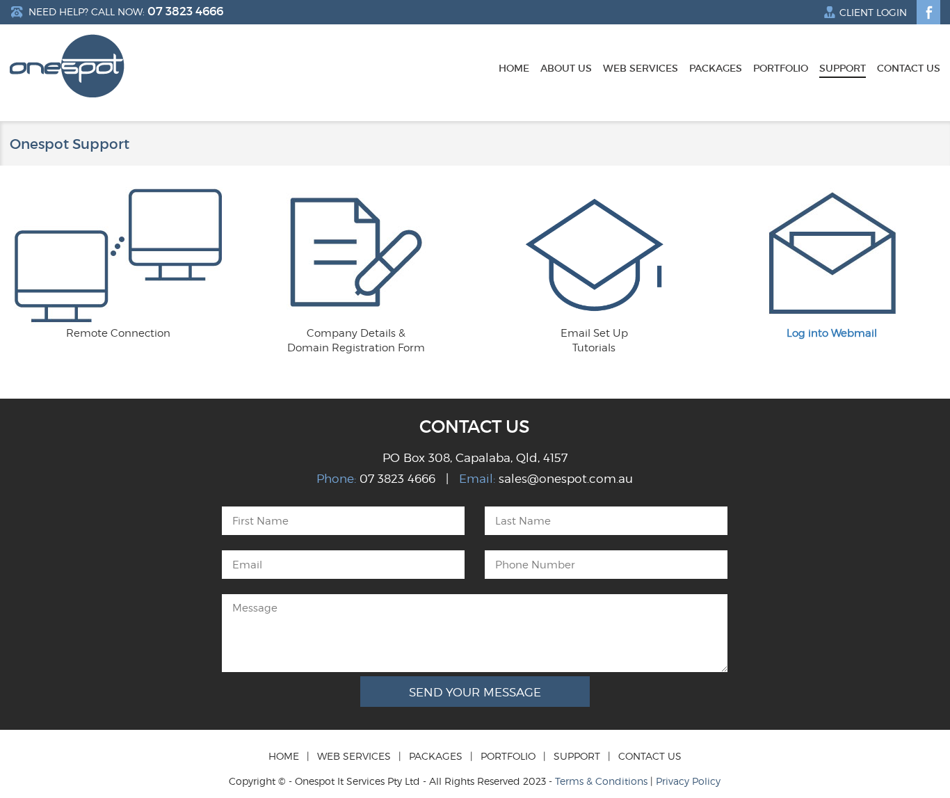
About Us (566, 68)
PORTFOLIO (508, 756)
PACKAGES (435, 756)
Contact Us (908, 68)
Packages (715, 68)
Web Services (640, 68)
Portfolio (780, 68)
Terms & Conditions (601, 781)
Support (842, 68)
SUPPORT (577, 756)
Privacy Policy (688, 781)
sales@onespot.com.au (566, 479)
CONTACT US (650, 756)
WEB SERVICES (354, 756)
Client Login (873, 12)
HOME (283, 756)
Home (514, 68)
